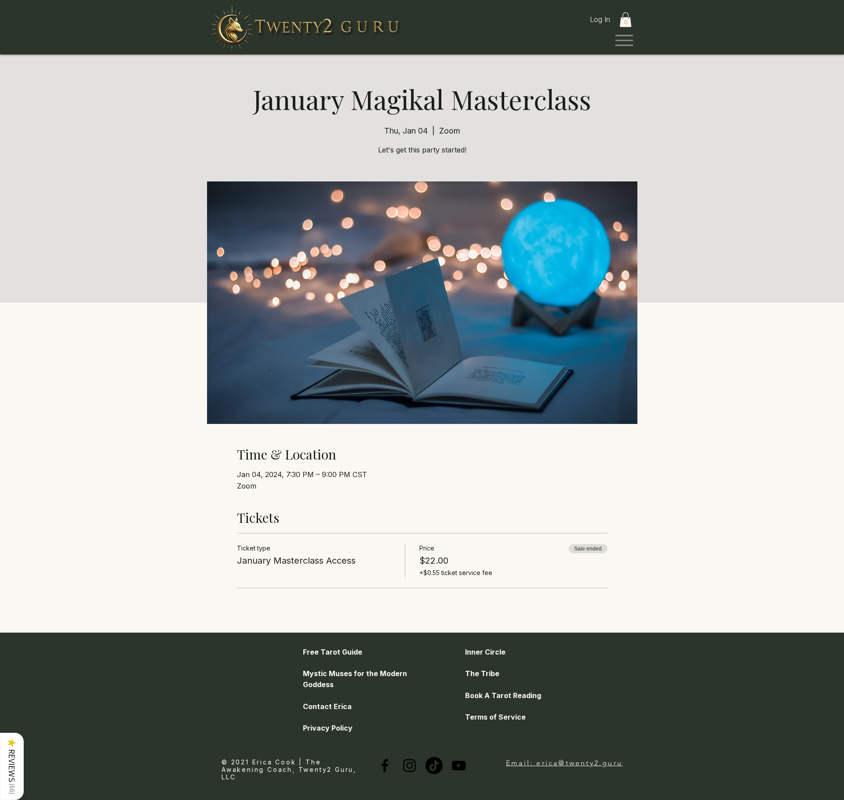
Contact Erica (327, 706)
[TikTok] (434, 765)
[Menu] (624, 40)
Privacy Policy (328, 728)
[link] (625, 19)
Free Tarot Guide (332, 652)
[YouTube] (458, 765)
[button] (12, 766)
